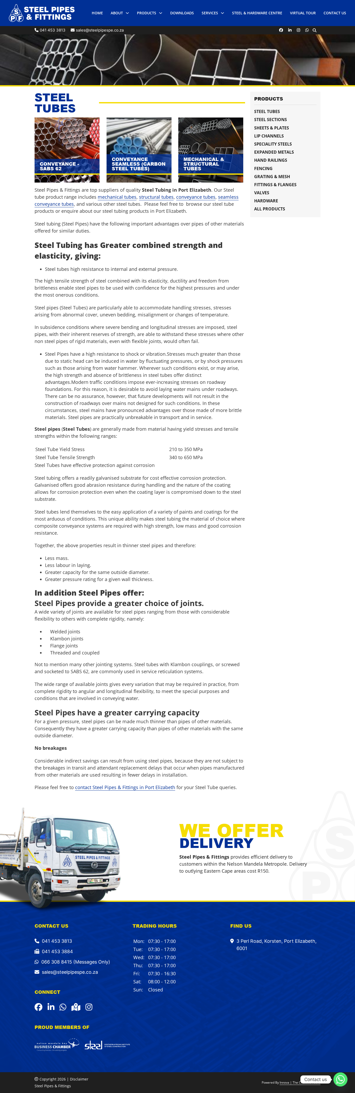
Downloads (182, 12)
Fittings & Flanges (275, 185)
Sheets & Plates (271, 128)
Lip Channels (269, 136)
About (117, 12)
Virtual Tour (303, 12)
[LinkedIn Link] (290, 30)
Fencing (263, 168)
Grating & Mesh (272, 176)
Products (146, 12)
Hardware (266, 201)
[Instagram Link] (298, 30)
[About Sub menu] (127, 13)
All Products (269, 209)
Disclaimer (79, 1079)
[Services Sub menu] (222, 13)
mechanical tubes (117, 197)
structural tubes (156, 197)
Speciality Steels (273, 144)
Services (210, 12)
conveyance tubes (195, 197)
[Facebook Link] (281, 30)
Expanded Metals (274, 152)
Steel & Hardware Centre (257, 12)
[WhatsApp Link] (307, 30)
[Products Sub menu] (160, 13)
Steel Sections (270, 119)
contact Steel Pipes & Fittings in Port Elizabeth (125, 787)
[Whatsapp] (340, 1079)
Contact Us (335, 12)
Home (97, 12)
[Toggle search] (314, 30)
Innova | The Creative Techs (300, 1082)
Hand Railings (270, 160)
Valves (261, 193)
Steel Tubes (267, 111)
